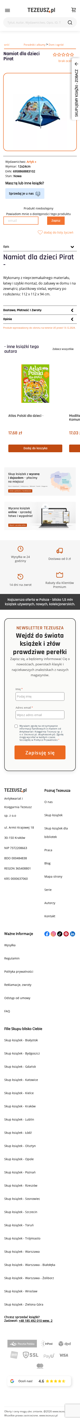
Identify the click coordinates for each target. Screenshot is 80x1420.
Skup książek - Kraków (20, 1106)
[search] (70, 22)
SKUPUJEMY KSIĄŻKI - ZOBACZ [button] (76, 93)
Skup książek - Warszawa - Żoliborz (29, 1278)
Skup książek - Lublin (19, 1119)
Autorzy (49, 903)
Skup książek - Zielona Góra (23, 1304)
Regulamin (12, 958)
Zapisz (55, 220)
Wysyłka (10, 945)
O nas (48, 802)
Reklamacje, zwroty (17, 985)
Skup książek (53, 815)
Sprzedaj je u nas (21, 193)
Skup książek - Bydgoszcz (22, 1053)
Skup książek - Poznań (20, 1172)
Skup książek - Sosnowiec (22, 1199)
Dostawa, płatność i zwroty (22, 310)
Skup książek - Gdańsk (20, 1067)
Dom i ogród (56, 44)
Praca (48, 850)
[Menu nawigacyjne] (7, 10)
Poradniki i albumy (34, 44)
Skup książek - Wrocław (20, 1291)
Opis (6, 246)
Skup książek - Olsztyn (20, 1146)
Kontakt (49, 916)
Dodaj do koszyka (35, 448)
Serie (48, 890)
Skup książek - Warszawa (22, 1252)
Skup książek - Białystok (21, 1040)
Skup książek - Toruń (19, 1225)
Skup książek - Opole (19, 1159)
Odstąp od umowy (17, 998)
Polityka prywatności (18, 971)
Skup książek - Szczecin (20, 1212)
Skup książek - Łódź (18, 1133)
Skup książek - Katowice (21, 1080)
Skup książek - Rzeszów (20, 1185)
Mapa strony (53, 876)
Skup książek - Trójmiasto (22, 1238)
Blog (47, 863)
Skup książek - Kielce (19, 1093)
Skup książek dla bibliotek (56, 832)
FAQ (7, 1011)
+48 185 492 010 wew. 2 (35, 1321)
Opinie (7, 319)
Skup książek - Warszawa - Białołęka (29, 1265)
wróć (6, 44)
